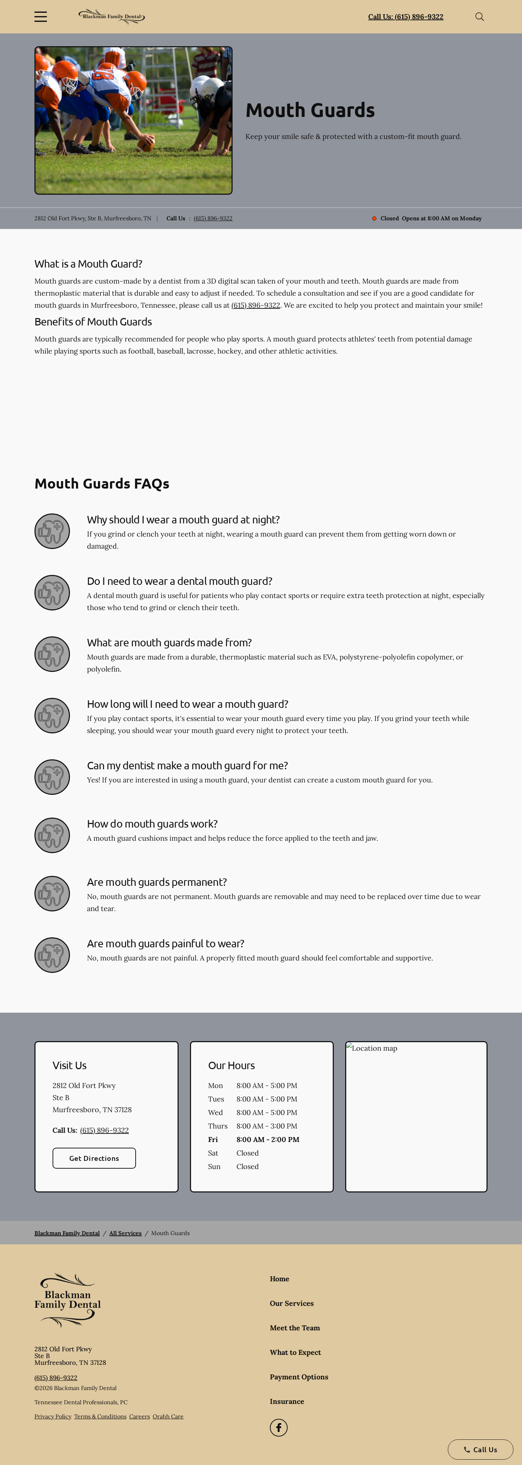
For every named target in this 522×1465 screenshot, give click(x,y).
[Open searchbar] (480, 17)
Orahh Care (168, 1416)
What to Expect (295, 1352)
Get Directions (94, 1158)
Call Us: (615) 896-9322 (406, 16)
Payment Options (299, 1376)
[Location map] (416, 1116)
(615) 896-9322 (213, 218)
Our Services (292, 1303)
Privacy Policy (52, 1416)
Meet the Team (295, 1327)
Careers (139, 1416)
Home (279, 1278)
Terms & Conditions (100, 1416)
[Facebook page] (279, 1428)
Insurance (287, 1401)
